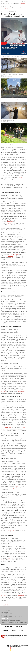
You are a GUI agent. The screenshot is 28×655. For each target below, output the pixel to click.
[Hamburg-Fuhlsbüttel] (14, 88)
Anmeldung (10, 221)
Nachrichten (4, 1)
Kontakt (5, 630)
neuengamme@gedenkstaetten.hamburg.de (13, 616)
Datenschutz (8, 626)
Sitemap (21, 630)
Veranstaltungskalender (22, 622)
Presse (14, 630)
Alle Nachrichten (5, 605)
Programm (16, 179)
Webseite (20, 177)
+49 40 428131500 (8, 614)
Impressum (19, 626)
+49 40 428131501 (6, 615)
